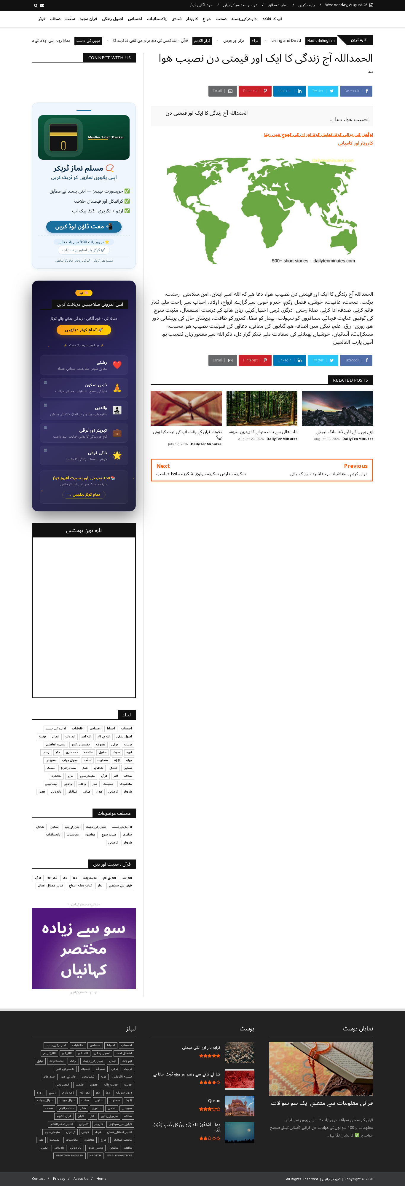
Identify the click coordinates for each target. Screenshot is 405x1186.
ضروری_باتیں (109, 1116)
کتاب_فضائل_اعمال (50, 886)
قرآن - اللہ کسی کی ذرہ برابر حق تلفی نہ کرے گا (179, 40)
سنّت (70, 19)
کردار (99, 792)
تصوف (100, 745)
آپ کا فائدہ (272, 19)
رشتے (46, 752)
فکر (116, 776)
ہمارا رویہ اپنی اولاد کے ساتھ (76, 40)
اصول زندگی (112, 19)
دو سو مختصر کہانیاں (240, 5)
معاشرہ (56, 776)
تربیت (128, 745)
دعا (370, 71)
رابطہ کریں (306, 5)
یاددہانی (56, 792)
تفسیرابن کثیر (81, 745)
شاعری (98, 768)
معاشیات (126, 784)
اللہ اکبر (86, 737)
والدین (68, 784)
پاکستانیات (157, 19)
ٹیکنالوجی (51, 784)
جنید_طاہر (49, 1077)
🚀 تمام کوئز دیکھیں (84, 330)
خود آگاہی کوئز (201, 5)
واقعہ (82, 784)
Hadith (95, 1155)
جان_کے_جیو (72, 827)
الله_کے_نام (104, 737)
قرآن (104, 776)
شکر (85, 768)
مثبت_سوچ (87, 776)
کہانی (86, 792)
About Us (81, 1178)
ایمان (55, 737)
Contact (38, 1178)
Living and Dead (314, 40)
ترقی (114, 745)
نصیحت (108, 784)
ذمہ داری (72, 752)
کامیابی (113, 792)
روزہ (129, 760)
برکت (42, 737)
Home (102, 1178)
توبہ (129, 752)
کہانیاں (72, 792)
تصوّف (85, 1069)
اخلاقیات (78, 729)
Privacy (59, 1178)
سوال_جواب (45, 1100)
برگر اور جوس (263, 40)
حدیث (116, 752)
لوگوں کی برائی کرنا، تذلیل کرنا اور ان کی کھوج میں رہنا (318, 134)
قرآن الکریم (231, 40)
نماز (95, 784)
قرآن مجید (88, 19)
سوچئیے (51, 760)
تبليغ (40, 1061)
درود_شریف (124, 1093)
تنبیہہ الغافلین (56, 745)
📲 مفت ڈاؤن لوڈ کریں (84, 227)
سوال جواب (70, 760)
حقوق (102, 752)
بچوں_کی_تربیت (117, 40)
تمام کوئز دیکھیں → (84, 495)
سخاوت (103, 760)
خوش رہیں (62, 1085)
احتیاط (111, 729)
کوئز (42, 19)
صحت (221, 19)
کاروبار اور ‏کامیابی (355, 143)
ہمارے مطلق (278, 5)
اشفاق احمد (124, 1053)
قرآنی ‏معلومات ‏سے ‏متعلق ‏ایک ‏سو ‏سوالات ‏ (322, 1103)
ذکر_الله (52, 878)
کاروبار (192, 19)
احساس (135, 19)
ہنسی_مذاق (95, 1148)
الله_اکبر (127, 878)
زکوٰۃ (117, 760)
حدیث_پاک (90, 878)
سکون (128, 768)
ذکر (58, 752)
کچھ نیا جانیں (349, 18)
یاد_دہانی (76, 1148)
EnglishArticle (119, 1155)
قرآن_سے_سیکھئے (120, 886)
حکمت (88, 752)
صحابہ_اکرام (68, 768)
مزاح (207, 19)
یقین (42, 792)
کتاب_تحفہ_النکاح (80, 886)
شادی (176, 19)
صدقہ (55, 19)
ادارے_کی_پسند (244, 19)
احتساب (126, 729)
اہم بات (70, 737)
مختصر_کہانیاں (122, 1140)
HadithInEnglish (69, 1155)
